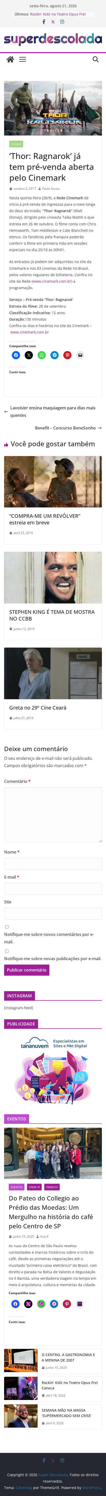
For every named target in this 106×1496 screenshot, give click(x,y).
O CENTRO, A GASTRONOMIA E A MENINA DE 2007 (68, 1357)
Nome (12, 852)
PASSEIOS (52, 1187)
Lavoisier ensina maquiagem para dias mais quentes (52, 411)
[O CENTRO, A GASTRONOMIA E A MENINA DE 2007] (21, 1361)
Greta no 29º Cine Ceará (37, 707)
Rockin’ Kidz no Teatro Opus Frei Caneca (70, 1385)
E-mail (11, 877)
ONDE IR (34, 1187)
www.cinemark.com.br (52, 281)
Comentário (17, 781)
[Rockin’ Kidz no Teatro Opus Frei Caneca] (21, 1389)
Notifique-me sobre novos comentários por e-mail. (49, 938)
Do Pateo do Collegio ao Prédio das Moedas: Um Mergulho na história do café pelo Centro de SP (51, 1212)
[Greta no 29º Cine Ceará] (53, 651)
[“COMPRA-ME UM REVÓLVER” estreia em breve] (53, 460)
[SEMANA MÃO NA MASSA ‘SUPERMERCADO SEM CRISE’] (21, 1416)
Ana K (44, 1236)
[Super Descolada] (10, 59)
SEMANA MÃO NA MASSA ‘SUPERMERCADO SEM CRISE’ (67, 1413)
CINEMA (16, 144)
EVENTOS (16, 1187)
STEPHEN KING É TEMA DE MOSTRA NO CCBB (52, 615)
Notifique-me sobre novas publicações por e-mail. (52, 958)
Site (7, 902)
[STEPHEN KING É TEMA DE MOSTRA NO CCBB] (53, 555)
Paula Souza (51, 188)
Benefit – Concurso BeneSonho (65, 428)
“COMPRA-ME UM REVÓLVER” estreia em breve (44, 519)
